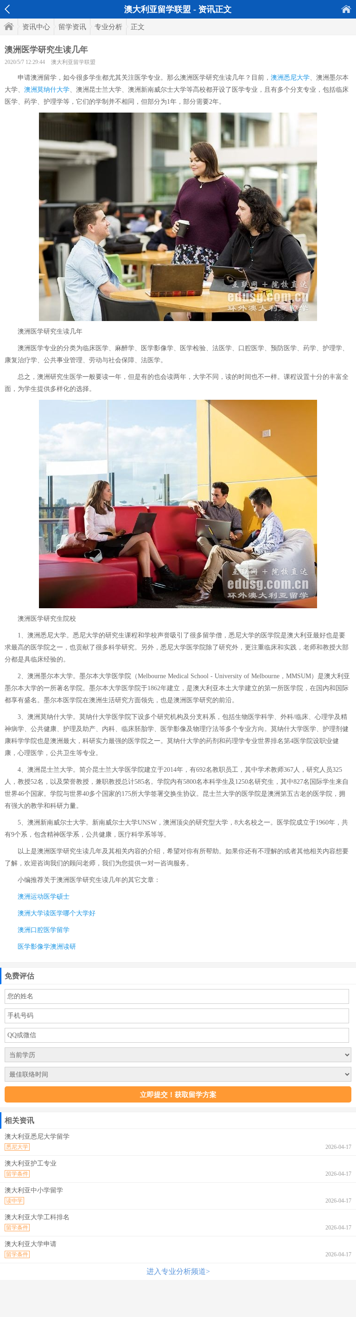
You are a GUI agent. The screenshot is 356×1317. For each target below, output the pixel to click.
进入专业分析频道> (178, 1271)
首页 (346, 9)
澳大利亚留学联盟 (73, 62)
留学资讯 (72, 27)
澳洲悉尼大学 (290, 77)
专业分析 (108, 27)
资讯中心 (36, 27)
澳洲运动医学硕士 (44, 896)
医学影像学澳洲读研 (47, 946)
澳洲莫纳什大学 (47, 89)
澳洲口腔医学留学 (44, 929)
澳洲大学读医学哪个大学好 (56, 913)
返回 (7, 9)
